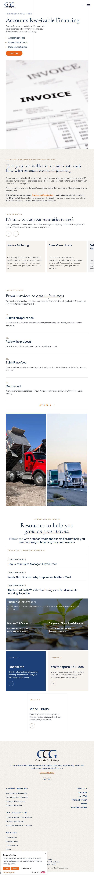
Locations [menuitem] (82, 792)
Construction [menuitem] (11, 837)
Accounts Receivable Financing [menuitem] (19, 825)
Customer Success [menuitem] (78, 807)
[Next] (16, 234)
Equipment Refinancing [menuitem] (15, 801)
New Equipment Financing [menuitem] (16, 793)
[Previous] (8, 234)
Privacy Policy (47, 859)
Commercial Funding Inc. (43, 195)
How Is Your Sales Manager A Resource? (32, 564)
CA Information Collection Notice (47, 862)
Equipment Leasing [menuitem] (14, 805)
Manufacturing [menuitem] (12, 841)
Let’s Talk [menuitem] (83, 796)
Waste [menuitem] (8, 849)
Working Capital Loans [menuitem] (15, 821)
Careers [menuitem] (83, 803)
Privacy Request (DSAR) (47, 864)
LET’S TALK (45, 405)
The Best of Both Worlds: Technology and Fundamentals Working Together (42, 591)
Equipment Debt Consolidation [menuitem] (19, 817)
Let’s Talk (14, 53)
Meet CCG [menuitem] (82, 788)
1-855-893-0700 (47, 772)
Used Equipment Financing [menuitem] (17, 797)
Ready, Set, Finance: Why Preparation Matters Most (39, 577)
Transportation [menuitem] (12, 845)
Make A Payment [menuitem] (79, 800)
